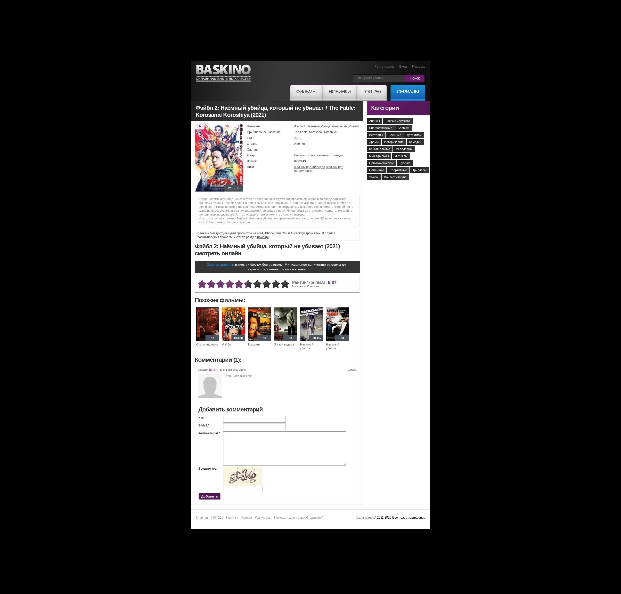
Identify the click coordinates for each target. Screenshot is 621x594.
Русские (405, 163)
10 (285, 284)
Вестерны (376, 135)
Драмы (374, 142)
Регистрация (384, 66)
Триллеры (419, 170)
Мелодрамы (404, 149)
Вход (403, 66)
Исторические (394, 142)
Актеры (246, 517)
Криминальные (318, 155)
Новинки (232, 517)
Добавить (209, 496)
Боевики (300, 155)
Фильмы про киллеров (309, 167)
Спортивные (398, 170)
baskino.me (364, 517)
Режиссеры (263, 517)
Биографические (380, 128)
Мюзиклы (400, 156)
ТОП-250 (217, 517)
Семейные (376, 170)
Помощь (418, 66)
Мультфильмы (379, 156)
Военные (395, 135)
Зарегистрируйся (220, 264)
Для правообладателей (306, 517)
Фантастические (395, 177)
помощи (263, 237)
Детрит (214, 369)
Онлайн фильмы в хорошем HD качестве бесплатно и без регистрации (223, 73)
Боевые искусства (397, 121)
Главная (202, 517)
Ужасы (373, 177)
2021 (297, 138)
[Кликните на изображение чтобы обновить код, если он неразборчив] (242, 468)
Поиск (414, 78)
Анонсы (374, 121)
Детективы (414, 135)
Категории (385, 107)
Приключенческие (381, 163)
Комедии (337, 155)
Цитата (352, 369)
